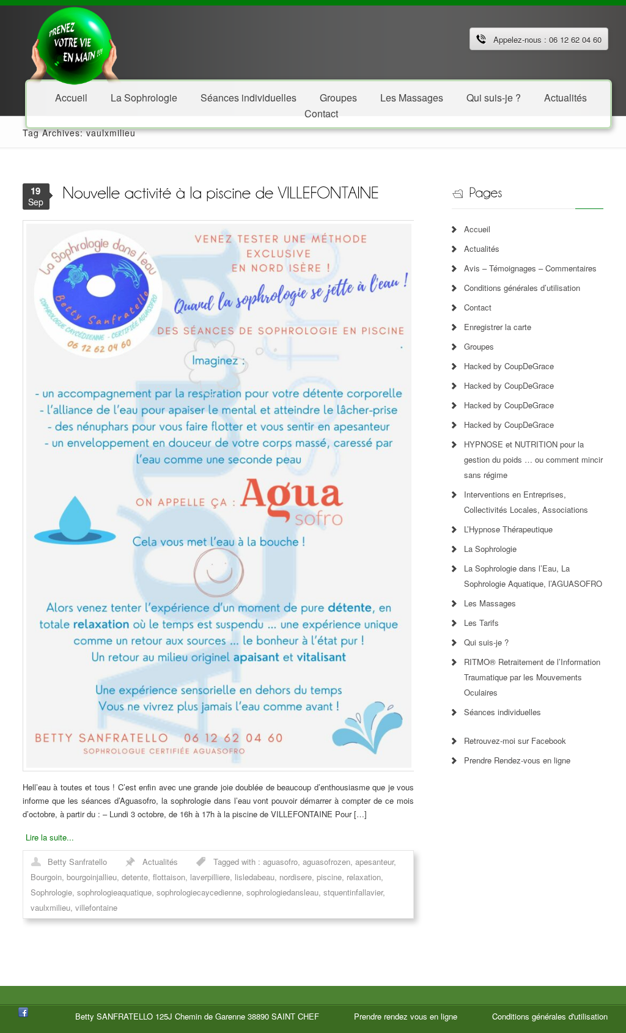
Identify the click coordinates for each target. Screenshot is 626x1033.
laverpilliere (210, 877)
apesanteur (374, 861)
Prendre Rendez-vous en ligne (517, 760)
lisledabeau (254, 877)
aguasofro (280, 861)
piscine (329, 877)
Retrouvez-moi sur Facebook (515, 740)
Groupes (479, 346)
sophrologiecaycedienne (198, 892)
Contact (321, 113)
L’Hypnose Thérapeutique (508, 529)
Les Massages (411, 97)
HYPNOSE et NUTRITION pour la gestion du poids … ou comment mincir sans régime (533, 459)
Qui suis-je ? (493, 97)
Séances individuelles (248, 97)
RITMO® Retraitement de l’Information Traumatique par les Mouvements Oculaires (532, 677)
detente (135, 877)
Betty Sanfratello (77, 861)
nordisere (295, 877)
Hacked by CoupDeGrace (509, 366)
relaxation (364, 877)
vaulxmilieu (50, 907)
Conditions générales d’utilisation (522, 287)
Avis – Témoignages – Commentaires (530, 268)
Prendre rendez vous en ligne (405, 1016)
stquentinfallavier (353, 892)
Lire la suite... (50, 837)
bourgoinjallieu (92, 877)
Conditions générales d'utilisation (550, 1016)
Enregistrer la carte (497, 327)
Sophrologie (51, 892)
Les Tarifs (481, 622)
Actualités (565, 97)
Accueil (71, 97)
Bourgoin (46, 877)
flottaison (169, 877)
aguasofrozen (326, 861)
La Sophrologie (144, 97)
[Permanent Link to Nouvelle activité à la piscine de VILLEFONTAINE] (220, 191)
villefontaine (96, 907)
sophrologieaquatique (114, 892)
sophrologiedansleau (282, 892)
